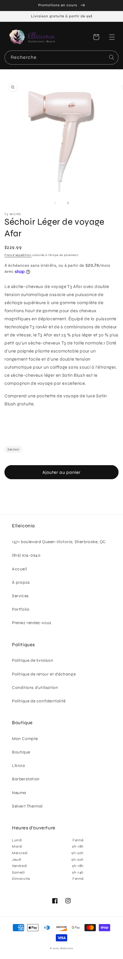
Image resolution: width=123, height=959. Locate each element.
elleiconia (66, 948)
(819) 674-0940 (26, 555)
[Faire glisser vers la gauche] (54, 202)
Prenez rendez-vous (31, 622)
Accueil (19, 569)
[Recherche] (111, 57)
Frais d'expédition (18, 255)
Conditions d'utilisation (35, 687)
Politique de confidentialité (39, 701)
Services (20, 595)
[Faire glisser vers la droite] (68, 202)
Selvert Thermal (27, 806)
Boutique (21, 752)
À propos (21, 582)
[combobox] (61, 57)
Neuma (19, 792)
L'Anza (18, 765)
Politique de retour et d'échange (44, 674)
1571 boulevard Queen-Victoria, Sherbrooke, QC (59, 541)
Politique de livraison (32, 660)
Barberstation (26, 779)
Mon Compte (25, 738)
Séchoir (13, 449)
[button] (112, 37)
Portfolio (20, 609)
